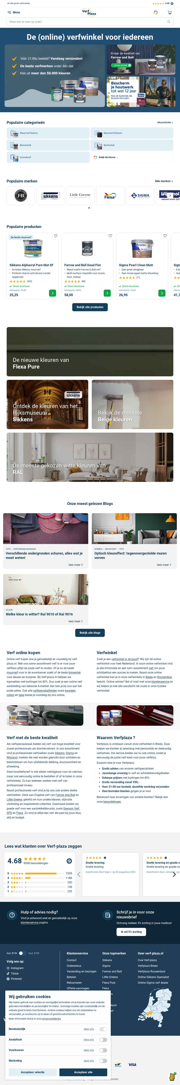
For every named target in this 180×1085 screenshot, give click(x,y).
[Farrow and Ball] (22, 195)
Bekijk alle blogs (90, 632)
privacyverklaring (51, 1018)
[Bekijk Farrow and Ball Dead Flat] (87, 266)
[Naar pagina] (55, 76)
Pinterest (16, 979)
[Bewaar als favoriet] (56, 236)
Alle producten (164, 122)
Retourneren (74, 982)
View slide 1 (89, 207)
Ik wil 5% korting (131, 932)
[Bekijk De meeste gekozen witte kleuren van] (90, 457)
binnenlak (75, 672)
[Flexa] (111, 195)
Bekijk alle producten (90, 307)
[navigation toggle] (9, 12)
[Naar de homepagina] (89, 12)
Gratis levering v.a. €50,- (23, 3)
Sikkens (60, 753)
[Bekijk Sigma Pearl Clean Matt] (142, 266)
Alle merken (163, 181)
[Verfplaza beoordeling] (40, 861)
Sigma (70, 753)
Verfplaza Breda (148, 965)
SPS (9, 813)
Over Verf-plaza (147, 960)
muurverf (12, 672)
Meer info (89, 1029)
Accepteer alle (83, 1072)
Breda (149, 677)
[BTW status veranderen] (23, 953)
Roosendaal (164, 677)
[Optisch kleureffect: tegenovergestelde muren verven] (134, 541)
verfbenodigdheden (45, 690)
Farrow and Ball (65, 795)
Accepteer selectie (32, 1072)
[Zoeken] (169, 22)
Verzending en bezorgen (82, 971)
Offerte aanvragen (78, 988)
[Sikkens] (51, 195)
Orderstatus (74, 965)
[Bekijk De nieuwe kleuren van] (90, 351)
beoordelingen (112, 801)
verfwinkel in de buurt (124, 659)
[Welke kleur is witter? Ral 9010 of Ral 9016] (45, 599)
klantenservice (160, 681)
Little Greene (14, 799)
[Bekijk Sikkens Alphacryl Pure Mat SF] (33, 266)
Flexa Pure (108, 982)
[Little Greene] (81, 195)
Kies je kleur (155, 12)
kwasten (70, 690)
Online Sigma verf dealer (153, 982)
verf (151, 668)
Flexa (19, 813)
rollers (10, 695)
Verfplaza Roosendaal (151, 971)
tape (21, 695)
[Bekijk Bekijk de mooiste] (132, 404)
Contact (71, 960)
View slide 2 (91, 207)
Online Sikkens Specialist (153, 977)
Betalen (71, 977)
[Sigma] (141, 195)
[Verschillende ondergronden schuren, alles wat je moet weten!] (45, 541)
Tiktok (15, 973)
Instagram (17, 968)
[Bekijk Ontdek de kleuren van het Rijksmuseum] (47, 404)
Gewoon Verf (71, 808)
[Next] (170, 195)
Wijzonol (12, 757)
